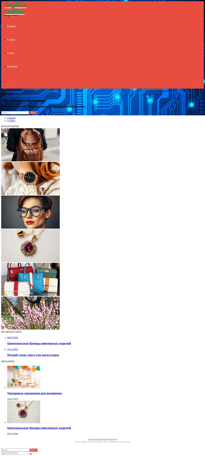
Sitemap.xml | (116, 441)
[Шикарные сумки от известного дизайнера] (91, 279)
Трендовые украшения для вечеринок (34, 393)
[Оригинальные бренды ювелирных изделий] (91, 246)
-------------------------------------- (102, 439)
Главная (11, 26)
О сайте (11, 39)
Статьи (10, 53)
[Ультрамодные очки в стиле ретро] (91, 212)
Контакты (12, 66)
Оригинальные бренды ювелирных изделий (39, 428)
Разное (126, 441)
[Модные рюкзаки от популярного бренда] (91, 145)
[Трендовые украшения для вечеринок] (94, 377)
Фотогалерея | (96, 441)
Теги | (106, 441)
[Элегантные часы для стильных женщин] (91, 179)
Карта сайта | (82, 441)
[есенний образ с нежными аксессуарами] (91, 313)
